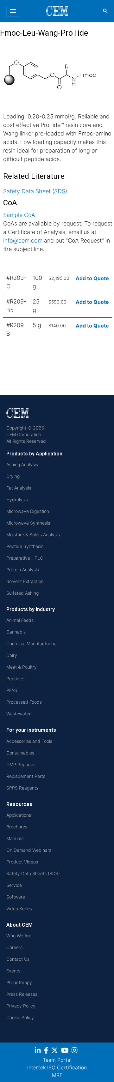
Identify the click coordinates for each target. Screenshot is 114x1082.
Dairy (11, 655)
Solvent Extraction (25, 581)
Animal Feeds (20, 620)
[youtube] (65, 1051)
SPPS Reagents (22, 787)
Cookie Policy (20, 1017)
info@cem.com (22, 240)
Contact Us (17, 959)
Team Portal (57, 1060)
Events (13, 970)
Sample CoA (19, 215)
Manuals (14, 838)
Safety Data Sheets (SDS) (33, 873)
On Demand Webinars (28, 850)
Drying (13, 476)
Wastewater (18, 713)
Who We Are (18, 935)
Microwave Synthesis (28, 523)
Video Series (19, 908)
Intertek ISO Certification (57, 1067)
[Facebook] (47, 1051)
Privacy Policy (20, 1005)
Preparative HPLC (24, 558)
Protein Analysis (22, 569)
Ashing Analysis (22, 464)
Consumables (20, 752)
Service (14, 885)
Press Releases (21, 994)
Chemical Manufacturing (31, 643)
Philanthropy (19, 982)
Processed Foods (24, 702)
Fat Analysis (18, 487)
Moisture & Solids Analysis (33, 534)
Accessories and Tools (29, 741)
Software (15, 896)
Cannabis (16, 631)
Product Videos (22, 861)
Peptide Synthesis (24, 546)
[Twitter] (55, 1051)
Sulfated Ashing (22, 593)
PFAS (11, 690)
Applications (18, 815)
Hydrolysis (17, 499)
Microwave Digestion (27, 511)
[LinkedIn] (38, 1051)
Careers (14, 947)
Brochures (16, 826)
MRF (57, 1075)
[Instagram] (75, 1051)
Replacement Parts (25, 776)
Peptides (15, 678)
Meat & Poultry (21, 667)
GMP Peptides (20, 764)
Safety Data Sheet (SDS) (35, 191)
